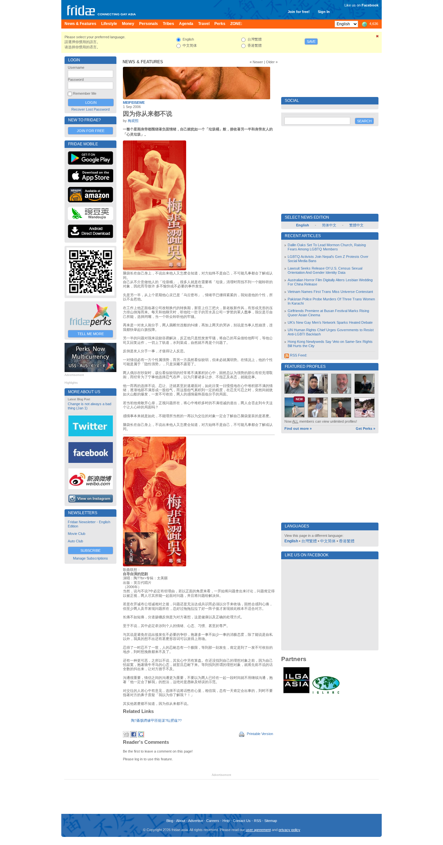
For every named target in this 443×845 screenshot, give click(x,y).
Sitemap (270, 821)
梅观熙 (133, 121)
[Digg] (126, 736)
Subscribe (90, 550)
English (291, 541)
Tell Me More (91, 334)
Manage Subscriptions (90, 558)
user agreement (258, 830)
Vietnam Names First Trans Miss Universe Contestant (330, 292)
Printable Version (259, 734)
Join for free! (299, 12)
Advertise (195, 821)
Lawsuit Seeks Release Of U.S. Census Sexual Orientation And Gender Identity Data (325, 270)
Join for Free (90, 131)
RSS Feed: (298, 355)
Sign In (324, 12)
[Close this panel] (377, 37)
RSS (257, 821)
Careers (212, 821)
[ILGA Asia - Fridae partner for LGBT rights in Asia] (296, 693)
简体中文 (329, 225)
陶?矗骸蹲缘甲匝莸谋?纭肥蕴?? (156, 720)
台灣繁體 (309, 541)
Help (226, 821)
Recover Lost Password (90, 109)
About (180, 821)
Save (311, 41)
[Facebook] (133, 736)
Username (76, 67)
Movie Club (76, 534)
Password (76, 79)
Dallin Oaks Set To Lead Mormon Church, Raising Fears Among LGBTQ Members (327, 247)
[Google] (141, 736)
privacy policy (289, 830)
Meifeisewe (134, 102)
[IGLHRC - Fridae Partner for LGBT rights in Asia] (326, 693)
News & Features (143, 61)
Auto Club (75, 541)
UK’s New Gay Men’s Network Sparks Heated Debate (330, 322)
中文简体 (328, 541)
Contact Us (242, 821)
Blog (169, 821)
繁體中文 (356, 225)
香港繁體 (346, 541)
